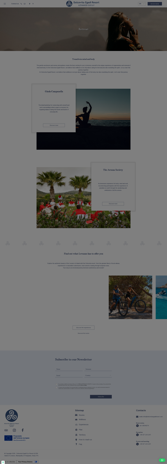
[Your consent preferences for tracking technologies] (3, 462)
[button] (162, 460)
